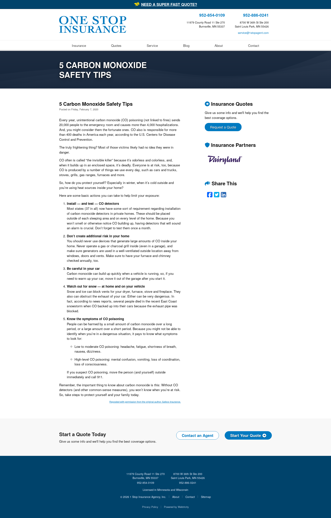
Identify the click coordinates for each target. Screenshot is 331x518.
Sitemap (206, 497)
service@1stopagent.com (253, 33)
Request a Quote (223, 126)
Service (152, 45)
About (219, 45)
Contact (253, 45)
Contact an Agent (197, 435)
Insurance (79, 45)
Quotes (116, 45)
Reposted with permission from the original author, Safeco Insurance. (145, 401)
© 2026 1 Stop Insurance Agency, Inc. (143, 497)
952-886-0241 (256, 15)
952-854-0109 (212, 15)
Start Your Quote (245, 435)
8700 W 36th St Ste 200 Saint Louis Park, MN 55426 (188, 476)
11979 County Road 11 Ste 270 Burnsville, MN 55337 (145, 476)
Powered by (176, 507)
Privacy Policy (150, 507)
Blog (186, 45)
